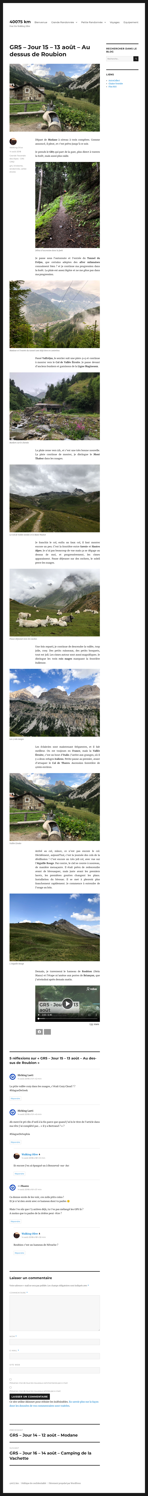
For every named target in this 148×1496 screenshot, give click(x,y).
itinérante (18, 166)
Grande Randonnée (62, 22)
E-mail (14, 1350)
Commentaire (19, 1293)
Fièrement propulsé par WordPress (65, 1483)
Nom (13, 1336)
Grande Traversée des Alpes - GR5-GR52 (18, 158)
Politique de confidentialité (33, 1483)
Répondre (15, 1098)
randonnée (15, 169)
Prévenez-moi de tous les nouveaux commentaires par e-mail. (39, 1383)
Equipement (131, 22)
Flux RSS (113, 86)
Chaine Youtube (116, 83)
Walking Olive (16, 147)
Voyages (115, 22)
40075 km (20, 21)
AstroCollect (114, 80)
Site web (15, 1365)
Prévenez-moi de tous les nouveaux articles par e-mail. (35, 1391)
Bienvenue (41, 22)
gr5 (11, 166)
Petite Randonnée (92, 22)
